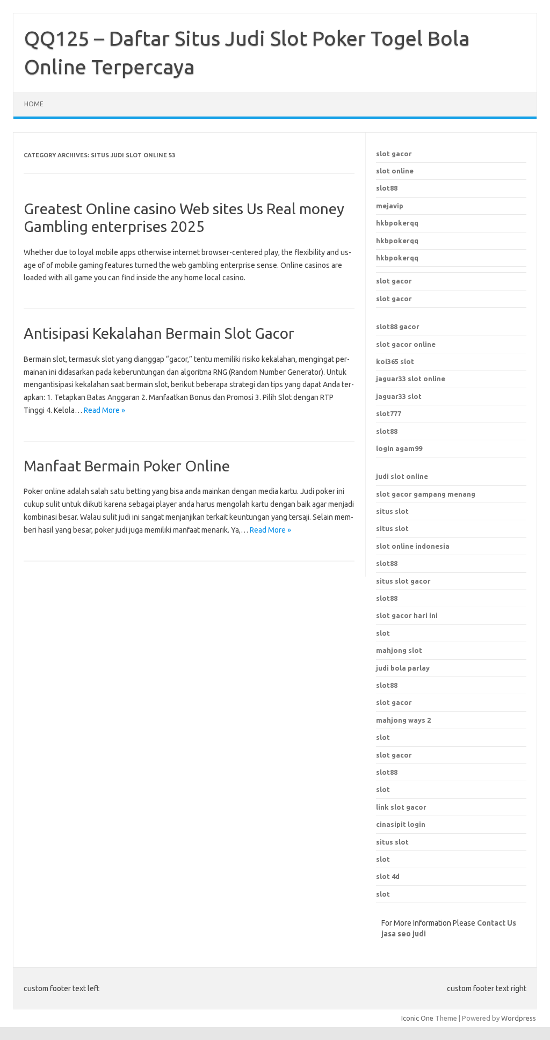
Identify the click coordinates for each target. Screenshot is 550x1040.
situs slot (392, 511)
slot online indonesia (413, 546)
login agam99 (399, 448)
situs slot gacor (403, 581)
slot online (395, 170)
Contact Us (496, 923)
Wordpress (518, 1018)
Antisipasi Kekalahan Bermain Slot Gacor (159, 333)
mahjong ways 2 (403, 720)
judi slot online (402, 476)
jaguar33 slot (399, 396)
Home (34, 103)
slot (383, 737)
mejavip (389, 205)
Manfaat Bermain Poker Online (127, 465)
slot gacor (394, 153)
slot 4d (388, 876)
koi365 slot (395, 361)
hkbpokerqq (397, 223)
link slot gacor (401, 807)
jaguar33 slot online (410, 378)
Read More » (104, 410)
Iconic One (417, 1018)
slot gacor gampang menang (425, 494)
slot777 (388, 413)
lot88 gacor (397, 326)
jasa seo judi (403, 933)
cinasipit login (400, 824)
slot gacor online (406, 344)
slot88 (386, 188)
